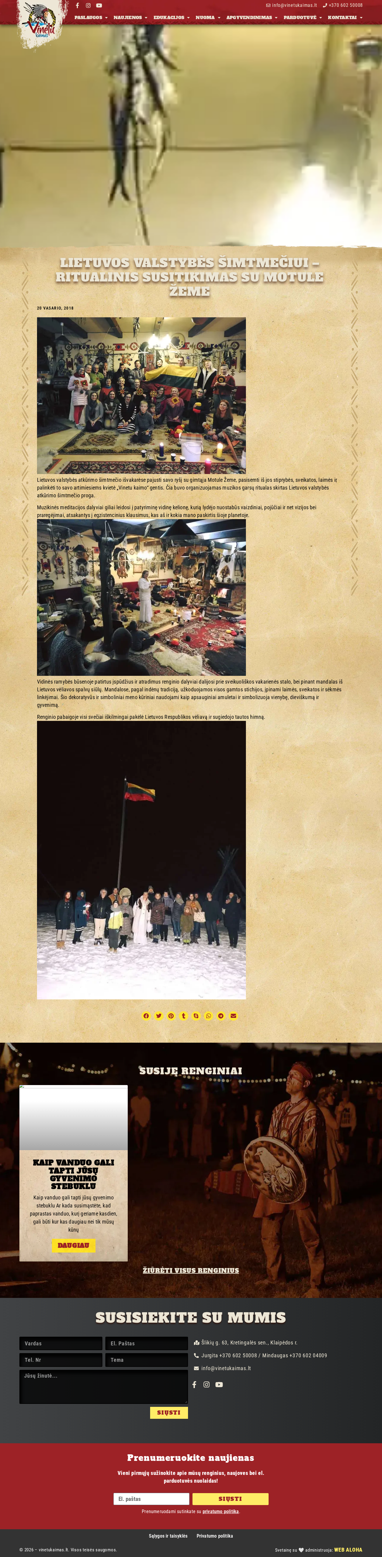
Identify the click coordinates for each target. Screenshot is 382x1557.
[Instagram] (88, 5)
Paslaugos (88, 18)
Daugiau (74, 1245)
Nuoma (205, 18)
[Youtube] (99, 5)
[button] (146, 1016)
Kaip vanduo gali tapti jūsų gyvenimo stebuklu (73, 1174)
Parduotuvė (300, 18)
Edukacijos (169, 18)
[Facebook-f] (77, 5)
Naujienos (128, 18)
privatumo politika (221, 1511)
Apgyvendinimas (249, 18)
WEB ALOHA (348, 1550)
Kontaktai (342, 18)
